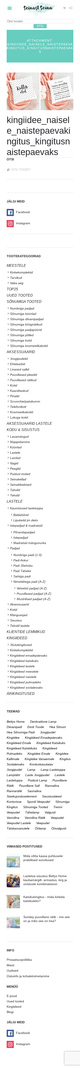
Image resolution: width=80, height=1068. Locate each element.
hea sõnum (57, 727)
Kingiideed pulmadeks (25, 682)
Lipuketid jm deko (25, 520)
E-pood (12, 996)
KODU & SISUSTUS (23, 430)
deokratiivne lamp (43, 721)
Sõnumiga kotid (21, 340)
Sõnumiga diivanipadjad (27, 319)
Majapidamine (20, 442)
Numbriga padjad (22, 308)
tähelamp (32, 812)
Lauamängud (19, 436)
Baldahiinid (21, 515)
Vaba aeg (16, 283)
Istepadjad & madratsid (26, 525)
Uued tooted (15, 1001)
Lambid (15, 458)
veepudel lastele (19, 823)
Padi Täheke (22, 571)
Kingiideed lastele (22, 666)
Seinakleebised (20, 484)
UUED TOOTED (20, 295)
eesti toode (35, 727)
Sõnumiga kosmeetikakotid (29, 346)
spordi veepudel (38, 801)
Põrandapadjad (24, 532)
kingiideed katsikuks (50, 743)
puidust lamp (37, 780)
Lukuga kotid (19, 417)
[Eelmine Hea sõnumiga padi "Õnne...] (23, 91)
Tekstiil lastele (20, 625)
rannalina (52, 785)
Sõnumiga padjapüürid (26, 330)
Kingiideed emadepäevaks (28, 655)
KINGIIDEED (17, 638)
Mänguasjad (18, 615)
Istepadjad (20, 537)
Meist (10, 965)
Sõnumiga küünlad (23, 314)
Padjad (15, 548)
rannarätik (14, 791)
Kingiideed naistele (23, 677)
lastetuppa (14, 780)
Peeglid (15, 468)
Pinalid (14, 396)
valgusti (50, 812)
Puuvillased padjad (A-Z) (34, 593)
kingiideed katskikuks (22, 748)
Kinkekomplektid (21, 272)
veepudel (57, 817)
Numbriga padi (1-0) (27, 555)
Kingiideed (14, 1006)
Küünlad (16, 447)
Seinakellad (18, 479)
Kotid (13, 385)
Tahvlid (15, 490)
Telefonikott (18, 407)
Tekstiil (15, 495)
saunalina (34, 791)
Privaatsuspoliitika (19, 959)
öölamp (40, 828)
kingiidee (13, 737)
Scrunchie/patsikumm (25, 401)
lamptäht (13, 775)
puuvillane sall (29, 785)
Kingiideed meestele (24, 671)
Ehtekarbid (17, 364)
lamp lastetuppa (53, 769)
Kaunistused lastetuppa (26, 508)
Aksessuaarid (21, 352)
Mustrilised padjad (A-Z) (33, 599)
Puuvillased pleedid (23, 374)
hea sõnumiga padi (21, 732)
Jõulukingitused (21, 645)
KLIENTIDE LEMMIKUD (26, 632)
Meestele (16, 265)
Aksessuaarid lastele (29, 423)
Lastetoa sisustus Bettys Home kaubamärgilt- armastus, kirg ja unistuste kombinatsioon (45, 880)
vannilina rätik (35, 817)
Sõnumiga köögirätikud (26, 324)
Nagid (14, 463)
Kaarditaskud (19, 390)
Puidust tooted (20, 474)
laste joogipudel (37, 775)
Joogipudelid (19, 358)
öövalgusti (58, 828)
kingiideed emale (19, 743)
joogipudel (47, 732)
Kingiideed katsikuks (24, 661)
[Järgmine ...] (56, 91)
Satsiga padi (22, 576)
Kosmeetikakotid (21, 412)
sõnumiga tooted (35, 807)
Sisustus (16, 620)
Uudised (12, 970)
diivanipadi (14, 727)
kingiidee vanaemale (39, 759)
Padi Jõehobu (23, 565)
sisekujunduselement (22, 796)
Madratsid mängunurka (29, 543)
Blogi (10, 1012)
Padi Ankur (20, 560)
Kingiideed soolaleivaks (26, 687)
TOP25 (12, 289)
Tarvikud (16, 277)
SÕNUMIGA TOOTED (24, 301)
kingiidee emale (39, 753)
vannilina (13, 817)
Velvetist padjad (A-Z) (32, 588)
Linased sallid (19, 369)
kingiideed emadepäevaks (43, 737)
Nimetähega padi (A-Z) (29, 581)
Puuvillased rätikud (23, 380)
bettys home (16, 721)
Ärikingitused (21, 694)
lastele (60, 775)
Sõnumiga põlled (22, 335)
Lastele (15, 452)
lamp (31, 769)
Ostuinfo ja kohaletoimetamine (28, 976)
